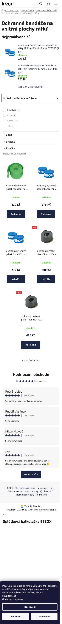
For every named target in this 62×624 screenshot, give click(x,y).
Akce (11, 115)
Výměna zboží (47, 491)
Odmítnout (15, 616)
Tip (10, 125)
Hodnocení (41, 494)
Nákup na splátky (25, 494)
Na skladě (13, 110)
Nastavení (30, 607)
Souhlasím (44, 616)
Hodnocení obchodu (31, 374)
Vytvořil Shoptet (32, 506)
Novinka (12, 120)
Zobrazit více (31, 474)
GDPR (10, 488)
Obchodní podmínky (12, 599)
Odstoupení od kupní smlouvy (23, 491)
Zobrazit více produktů (30, 87)
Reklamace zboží (45, 488)
